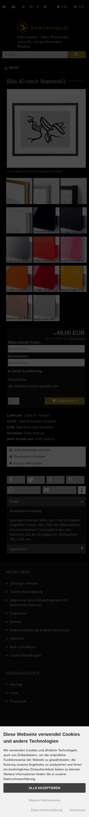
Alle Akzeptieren (44, 788)
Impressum (77, 810)
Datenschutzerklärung (47, 810)
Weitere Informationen (45, 800)
